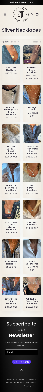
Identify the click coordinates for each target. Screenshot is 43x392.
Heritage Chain (31, 108)
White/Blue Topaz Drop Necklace (32, 301)
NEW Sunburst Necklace (32, 187)
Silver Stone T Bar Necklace (11, 301)
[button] (4, 14)
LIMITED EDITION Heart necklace (11, 150)
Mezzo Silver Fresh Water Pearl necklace (32, 150)
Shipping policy (30, 386)
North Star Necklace (32, 223)
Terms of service (16, 386)
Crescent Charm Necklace (32, 70)
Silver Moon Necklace (11, 262)
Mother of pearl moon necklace (11, 187)
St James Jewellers (20, 379)
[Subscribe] (35, 352)
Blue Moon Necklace (11, 69)
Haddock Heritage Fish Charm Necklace (11, 110)
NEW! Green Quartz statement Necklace (11, 225)
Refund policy (19, 382)
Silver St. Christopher (32, 262)
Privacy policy (31, 382)
